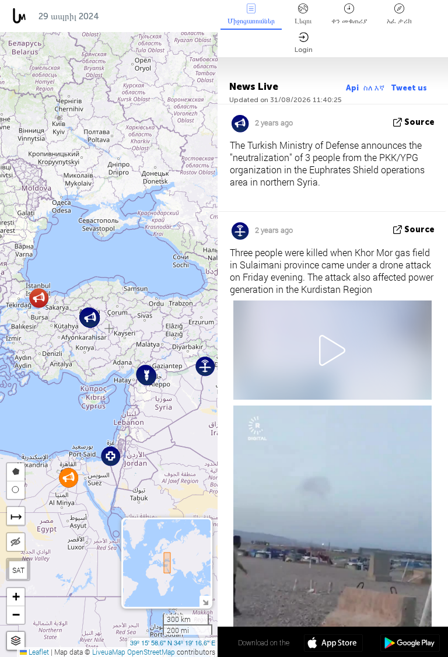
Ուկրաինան (184, 16)
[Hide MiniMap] (205, 601)
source (419, 122)
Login (304, 50)
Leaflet (38, 651)
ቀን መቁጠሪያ (349, 21)
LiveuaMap (108, 651)
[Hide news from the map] (15, 542)
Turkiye (128, 16)
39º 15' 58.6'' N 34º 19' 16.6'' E (172, 642)
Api (352, 87)
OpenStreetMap (151, 651)
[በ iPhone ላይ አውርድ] (333, 644)
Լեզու (303, 21)
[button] (110, 456)
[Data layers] (15, 641)
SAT (18, 570)
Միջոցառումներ (251, 21)
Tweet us (409, 87)
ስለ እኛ (374, 87)
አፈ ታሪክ (399, 21)
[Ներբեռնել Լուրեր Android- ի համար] (409, 644)
